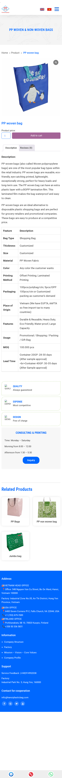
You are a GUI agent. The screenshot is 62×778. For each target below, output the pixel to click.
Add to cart (36, 135)
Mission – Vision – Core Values (20, 652)
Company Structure (13, 642)
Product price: (8, 130)
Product (15, 52)
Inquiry (31, 460)
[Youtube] (22, 703)
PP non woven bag (47, 521)
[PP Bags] (15, 507)
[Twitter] (16, 703)
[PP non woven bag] (47, 507)
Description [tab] (11, 148)
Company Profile (12, 657)
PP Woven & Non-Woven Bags (31, 30)
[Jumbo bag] (15, 542)
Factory (8, 647)
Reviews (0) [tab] (26, 148)
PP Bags (15, 521)
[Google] (10, 703)
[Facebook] (4, 703)
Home (5, 52)
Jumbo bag (15, 556)
